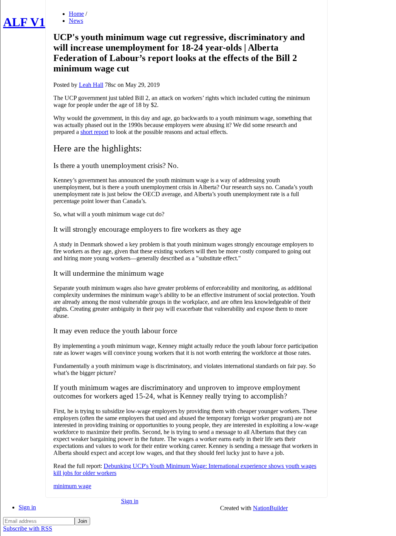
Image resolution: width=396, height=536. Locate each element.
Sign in (27, 507)
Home (76, 13)
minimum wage (72, 486)
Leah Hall (91, 84)
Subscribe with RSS (27, 528)
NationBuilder (270, 508)
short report (94, 132)
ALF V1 (24, 22)
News (76, 20)
